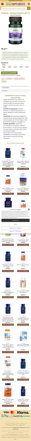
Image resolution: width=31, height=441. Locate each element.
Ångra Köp (21, 425)
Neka (15, 224)
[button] (29, 209)
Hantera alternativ (15, 228)
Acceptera (15, 220)
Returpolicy (15, 424)
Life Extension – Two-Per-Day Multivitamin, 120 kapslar (8, 266)
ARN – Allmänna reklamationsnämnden (12, 434)
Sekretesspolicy (18, 230)
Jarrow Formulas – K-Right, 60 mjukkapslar (23, 291)
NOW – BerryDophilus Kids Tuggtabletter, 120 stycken (8, 240)
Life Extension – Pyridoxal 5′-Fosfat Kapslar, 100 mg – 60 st (23, 373)
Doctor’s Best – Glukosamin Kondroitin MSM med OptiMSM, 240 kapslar (7, 374)
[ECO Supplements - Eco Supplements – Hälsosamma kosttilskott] (15, 4)
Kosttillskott (9, 78)
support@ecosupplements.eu (20, 427)
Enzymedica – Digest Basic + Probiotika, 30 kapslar (23, 189)
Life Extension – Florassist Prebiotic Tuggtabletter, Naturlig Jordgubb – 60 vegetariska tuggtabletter (8, 163)
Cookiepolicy (12, 230)
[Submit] (28, 8)
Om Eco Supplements (9, 423)
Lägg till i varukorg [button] (8, 168)
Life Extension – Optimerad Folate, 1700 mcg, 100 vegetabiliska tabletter (23, 319)
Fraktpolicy (8, 424)
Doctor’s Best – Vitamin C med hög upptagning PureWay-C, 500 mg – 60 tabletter (8, 346)
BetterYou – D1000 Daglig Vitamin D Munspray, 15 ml (23, 345)
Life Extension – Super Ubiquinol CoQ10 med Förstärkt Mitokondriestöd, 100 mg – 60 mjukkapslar (8, 319)
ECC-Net (26, 434)
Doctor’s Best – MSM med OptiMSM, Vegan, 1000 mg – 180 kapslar (23, 162)
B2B (17, 425)
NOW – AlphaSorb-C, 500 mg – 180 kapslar (8, 189)
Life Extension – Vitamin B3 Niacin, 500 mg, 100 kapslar (23, 401)
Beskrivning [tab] (5, 87)
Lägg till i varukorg (9, 72)
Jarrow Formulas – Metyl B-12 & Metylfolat (23, 240)
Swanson (4, 81)
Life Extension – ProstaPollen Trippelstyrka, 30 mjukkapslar (8, 292)
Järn (3, 78)
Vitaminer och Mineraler (19, 78)
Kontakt (17, 423)
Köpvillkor (23, 423)
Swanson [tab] (4, 90)
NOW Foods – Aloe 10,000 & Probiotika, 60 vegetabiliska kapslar (8, 401)
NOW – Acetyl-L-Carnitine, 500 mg (23, 265)
